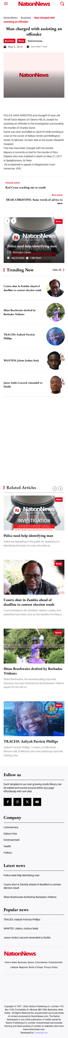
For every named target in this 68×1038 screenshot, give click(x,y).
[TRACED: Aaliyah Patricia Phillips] (55, 336)
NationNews (11, 17)
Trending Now (20, 270)
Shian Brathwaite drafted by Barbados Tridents (33, 671)
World (58, 564)
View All (56, 269)
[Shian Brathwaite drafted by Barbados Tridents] (55, 312)
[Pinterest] (25, 103)
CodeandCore (41, 1032)
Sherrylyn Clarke (22, 252)
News (21, 40)
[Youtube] (37, 802)
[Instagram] (17, 802)
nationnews (35, 41)
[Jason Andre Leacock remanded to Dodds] (55, 384)
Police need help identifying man (32, 246)
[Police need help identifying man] (34, 240)
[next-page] (13, 221)
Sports (58, 632)
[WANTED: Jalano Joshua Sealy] (55, 360)
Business (26, 17)
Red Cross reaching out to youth (25, 187)
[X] (16, 103)
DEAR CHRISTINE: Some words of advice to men (34, 201)
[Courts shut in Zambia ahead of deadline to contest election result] (55, 288)
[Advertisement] (34, 434)
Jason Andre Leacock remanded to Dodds (27, 937)
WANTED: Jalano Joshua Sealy (21, 360)
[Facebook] (7, 103)
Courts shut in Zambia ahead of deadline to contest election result (29, 602)
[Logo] (34, 4)
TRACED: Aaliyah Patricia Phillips (31, 741)
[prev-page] (7, 221)
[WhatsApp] (34, 103)
